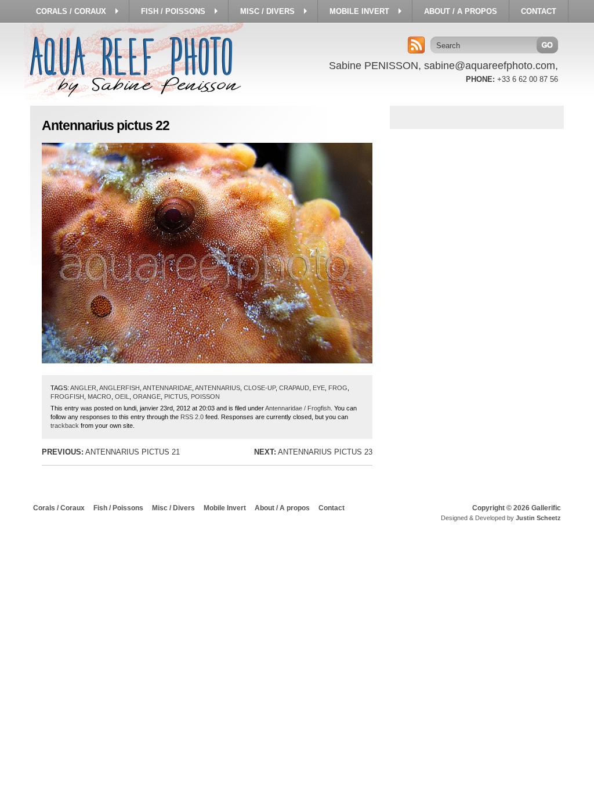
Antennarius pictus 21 (111, 452)
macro (99, 396)
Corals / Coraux (59, 508)
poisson (205, 396)
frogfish (67, 396)
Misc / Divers (173, 508)
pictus (175, 396)
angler (83, 387)
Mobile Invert (225, 508)
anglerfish (119, 387)
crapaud (294, 387)
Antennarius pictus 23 (313, 452)
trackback (64, 425)
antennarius (217, 387)
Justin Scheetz (538, 517)
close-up (260, 387)
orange (147, 396)
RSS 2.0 (192, 416)
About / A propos (282, 508)
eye (319, 387)
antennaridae (167, 387)
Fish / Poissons (118, 508)
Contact (331, 508)
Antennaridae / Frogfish (298, 408)
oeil (122, 396)
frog (337, 387)
